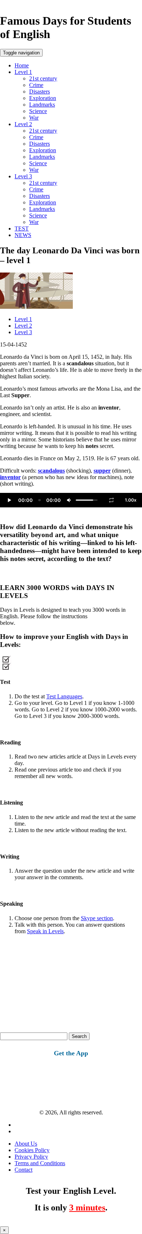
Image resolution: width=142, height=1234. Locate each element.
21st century (43, 78)
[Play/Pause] (9, 500)
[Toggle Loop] (111, 500)
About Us (26, 1143)
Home (22, 65)
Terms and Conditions (40, 1163)
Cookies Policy (32, 1150)
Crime (36, 85)
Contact (23, 1170)
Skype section (97, 918)
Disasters (39, 91)
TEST (22, 228)
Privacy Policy (31, 1157)
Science (38, 111)
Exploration (42, 98)
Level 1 (23, 72)
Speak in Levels (45, 931)
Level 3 (23, 176)
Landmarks (42, 104)
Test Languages (64, 696)
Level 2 (23, 124)
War (34, 118)
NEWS (23, 235)
